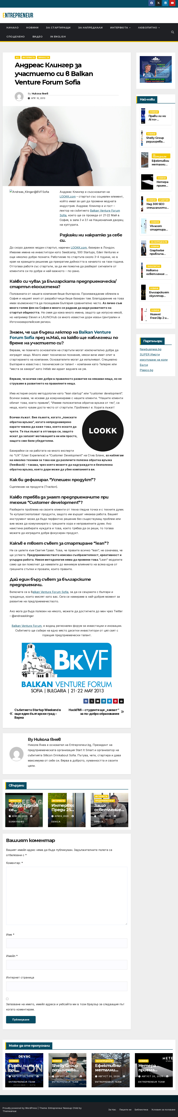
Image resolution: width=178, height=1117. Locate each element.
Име (10, 934)
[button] (172, 32)
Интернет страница (20, 977)
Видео (38, 36)
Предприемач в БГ (104, 801)
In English (58, 36)
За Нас (112, 1109)
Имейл (12, 956)
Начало (12, 27)
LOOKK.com (68, 196)
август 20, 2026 (23, 1076)
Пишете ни (125, 1109)
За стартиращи (58, 27)
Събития (164, 200)
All (17, 57)
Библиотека (141, 1109)
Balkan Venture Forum (27, 625)
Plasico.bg (146, 370)
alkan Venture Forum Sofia (50, 592)
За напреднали (90, 27)
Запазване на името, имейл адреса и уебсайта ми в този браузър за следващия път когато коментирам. (65, 1006)
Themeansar (9, 1111)
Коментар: (14, 863)
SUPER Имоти (150, 354)
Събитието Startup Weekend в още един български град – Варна (37, 713)
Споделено (15, 36)
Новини (32, 27)
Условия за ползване (163, 1109)
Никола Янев (40, 93)
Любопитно (148, 27)
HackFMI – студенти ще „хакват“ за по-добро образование (94, 712)
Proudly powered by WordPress (20, 1108)
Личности (43, 57)
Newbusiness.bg (150, 349)
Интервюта (119, 27)
